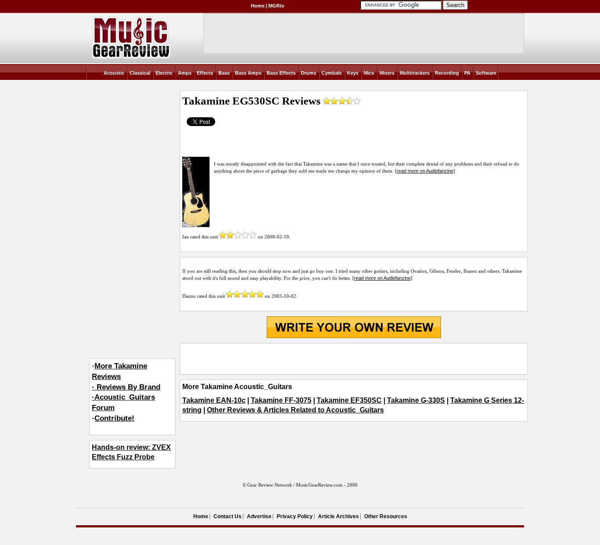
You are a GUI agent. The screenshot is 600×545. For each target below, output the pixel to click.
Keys (352, 73)
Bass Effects (281, 73)
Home (257, 5)
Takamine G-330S (416, 400)
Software (486, 73)
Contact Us (227, 516)
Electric (164, 73)
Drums (308, 73)
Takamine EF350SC (349, 400)
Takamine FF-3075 (281, 400)
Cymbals (332, 73)
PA (467, 73)
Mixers (387, 73)
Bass (224, 73)
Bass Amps (248, 73)
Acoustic (114, 73)
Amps (185, 73)
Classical (140, 73)
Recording (447, 73)
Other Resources (385, 516)
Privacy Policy (295, 516)
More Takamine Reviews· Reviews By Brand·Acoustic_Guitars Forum (126, 387)
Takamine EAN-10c (214, 400)
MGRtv (276, 5)
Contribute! (114, 418)
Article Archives (338, 516)
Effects (205, 73)
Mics (369, 73)
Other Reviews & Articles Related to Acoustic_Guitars (295, 410)
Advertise (259, 516)
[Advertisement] (353, 359)
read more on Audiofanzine (425, 170)
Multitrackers (415, 73)
